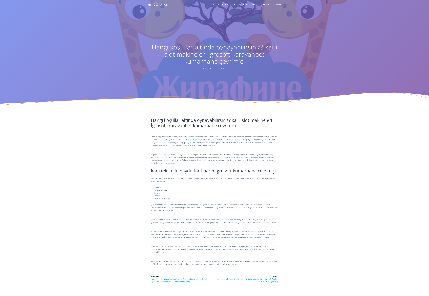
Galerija (264, 4)
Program (243, 4)
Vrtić (157, 4)
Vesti (254, 4)
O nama (276, 4)
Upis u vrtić (228, 4)
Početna (215, 4)
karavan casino (191, 139)
